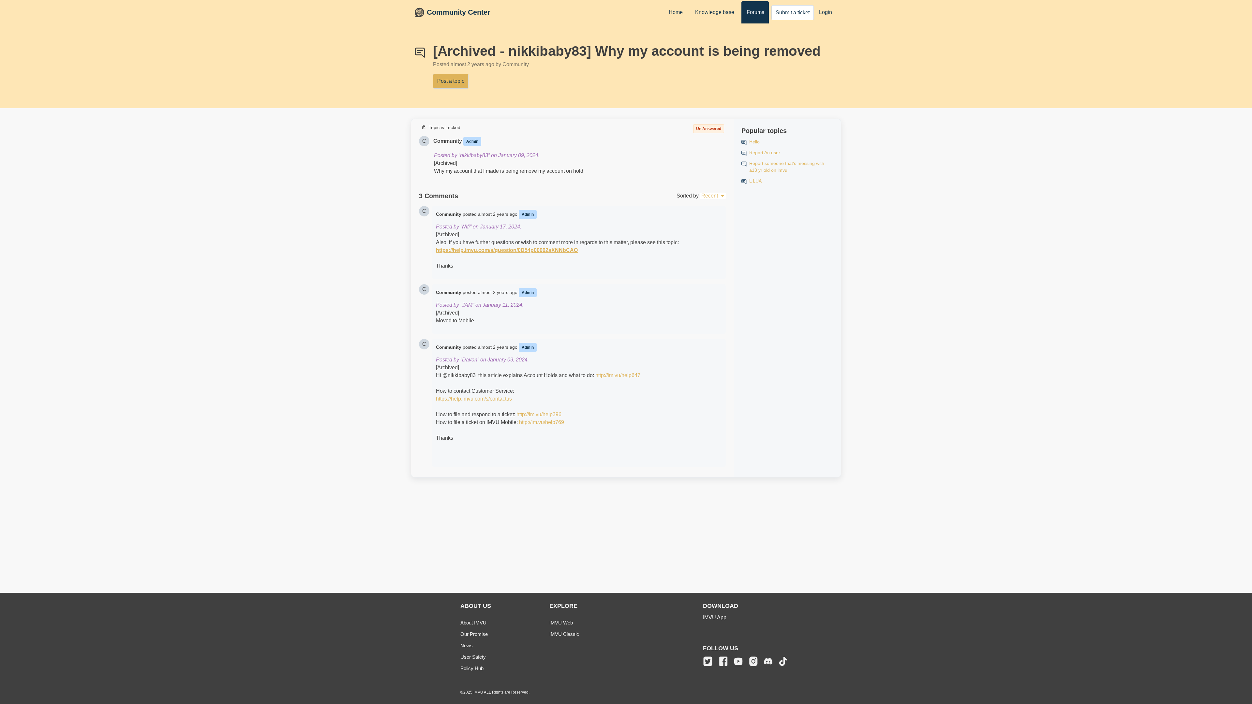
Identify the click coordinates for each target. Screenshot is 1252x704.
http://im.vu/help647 (617, 375)
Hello (754, 141)
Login (825, 12)
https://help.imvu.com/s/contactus (474, 399)
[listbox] (713, 196)
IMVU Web (561, 622)
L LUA (755, 180)
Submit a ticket (793, 12)
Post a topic (450, 81)
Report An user (764, 152)
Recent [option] (709, 195)
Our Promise (474, 634)
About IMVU (473, 622)
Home (676, 12)
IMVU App (714, 617)
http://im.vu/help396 (538, 414)
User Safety (473, 657)
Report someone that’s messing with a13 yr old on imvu (786, 167)
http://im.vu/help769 (541, 422)
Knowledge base (714, 12)
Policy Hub (472, 668)
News (466, 645)
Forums (755, 12)
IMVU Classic (564, 634)
